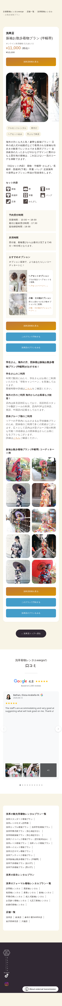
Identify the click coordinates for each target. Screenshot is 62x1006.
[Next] (58, 729)
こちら (28, 388)
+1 (48, 770)
